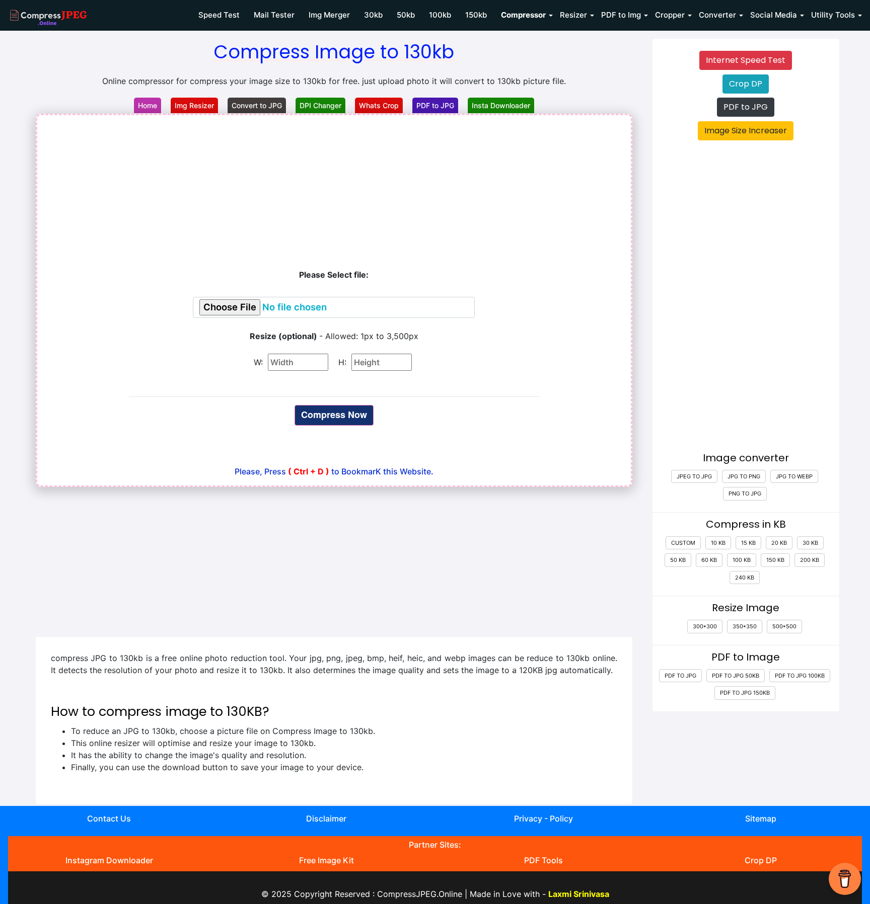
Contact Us (109, 818)
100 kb (742, 559)
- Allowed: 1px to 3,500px (334, 336)
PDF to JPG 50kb (735, 675)
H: (343, 362)
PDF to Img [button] (621, 15)
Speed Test (219, 15)
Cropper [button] (670, 15)
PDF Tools (543, 860)
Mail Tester (274, 15)
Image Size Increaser (745, 130)
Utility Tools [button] (833, 15)
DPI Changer (320, 105)
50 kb (678, 559)
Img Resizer (194, 105)
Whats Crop (379, 105)
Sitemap (760, 818)
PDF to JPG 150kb (745, 692)
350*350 (745, 626)
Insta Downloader (501, 105)
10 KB (718, 542)
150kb (476, 15)
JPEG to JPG (694, 476)
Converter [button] (717, 15)
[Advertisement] (334, 190)
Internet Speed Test (745, 60)
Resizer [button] (573, 15)
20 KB (779, 542)
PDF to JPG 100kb (800, 675)
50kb (406, 15)
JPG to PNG (744, 476)
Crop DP (745, 84)
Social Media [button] (773, 15)
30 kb (810, 542)
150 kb (775, 559)
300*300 (705, 626)
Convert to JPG (257, 105)
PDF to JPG (435, 105)
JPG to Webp (794, 476)
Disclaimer (326, 818)
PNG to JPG (745, 493)
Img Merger (329, 15)
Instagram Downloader (109, 860)
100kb (440, 15)
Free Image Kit (326, 860)
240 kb (744, 577)
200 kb (809, 559)
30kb (373, 15)
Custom (683, 542)
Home (147, 105)
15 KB (748, 542)
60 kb (709, 559)
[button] (523, 15)
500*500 (784, 626)
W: (259, 362)
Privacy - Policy (543, 818)
